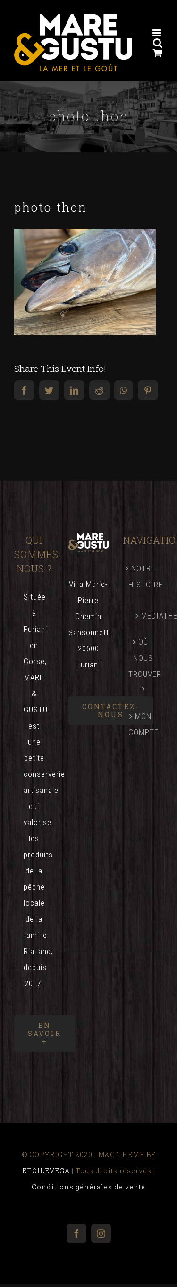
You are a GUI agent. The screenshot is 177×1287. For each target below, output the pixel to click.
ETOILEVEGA (46, 1170)
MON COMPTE (143, 724)
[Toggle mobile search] (158, 43)
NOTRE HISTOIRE (143, 576)
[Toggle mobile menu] (157, 33)
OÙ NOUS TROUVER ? (143, 666)
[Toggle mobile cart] (158, 53)
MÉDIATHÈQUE (147, 616)
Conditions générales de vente (88, 1186)
